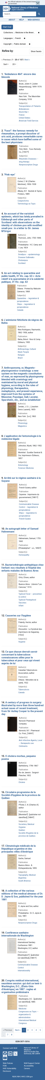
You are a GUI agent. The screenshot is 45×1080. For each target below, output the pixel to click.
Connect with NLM (10, 1048)
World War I (24, 112)
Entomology (23, 465)
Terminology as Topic (27, 204)
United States (24, 118)
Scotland (21, 263)
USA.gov (29, 1077)
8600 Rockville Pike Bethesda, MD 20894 (32, 1053)
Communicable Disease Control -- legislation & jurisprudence (29, 507)
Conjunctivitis (23, 201)
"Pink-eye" (9, 174)
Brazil (20, 358)
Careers (27, 1068)
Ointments (23, 746)
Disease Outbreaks (26, 257)
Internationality (24, 970)
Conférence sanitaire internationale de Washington (17, 934)
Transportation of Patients (30, 106)
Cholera (22, 782)
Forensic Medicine (26, 468)
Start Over (7, 27)
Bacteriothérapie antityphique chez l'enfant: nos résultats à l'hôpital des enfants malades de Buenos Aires (22, 567)
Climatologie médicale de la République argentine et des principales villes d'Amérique (18, 848)
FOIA (5, 1066)
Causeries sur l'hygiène (18, 615)
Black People (23, 352)
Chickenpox (23, 260)
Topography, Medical (27, 875)
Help (21, 20)
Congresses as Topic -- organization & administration (28, 1014)
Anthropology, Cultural (27, 349)
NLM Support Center (32, 1063)
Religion (21, 355)
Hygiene (21, 642)
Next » (27, 60)
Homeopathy (24, 555)
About (12, 20)
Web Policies (8, 1063)
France (21, 115)
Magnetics (22, 426)
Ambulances (24, 109)
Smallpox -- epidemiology (29, 254)
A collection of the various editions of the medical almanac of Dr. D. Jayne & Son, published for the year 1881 (22, 895)
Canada (20, 310)
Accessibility (29, 1066)
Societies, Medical (26, 824)
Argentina (22, 878)
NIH (18, 1077)
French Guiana (25, 519)
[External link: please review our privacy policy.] (5, 1053)
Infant (21, 605)
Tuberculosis (23, 689)
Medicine (22, 1008)
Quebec (22, 830)
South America (24, 881)
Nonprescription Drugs (28, 164)
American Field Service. (29, 121)
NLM (14, 1077)
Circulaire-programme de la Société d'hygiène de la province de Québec (20, 795)
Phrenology (22, 423)
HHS (23, 1077)
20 (15, 64)
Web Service (34, 20)
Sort (5, 64)
